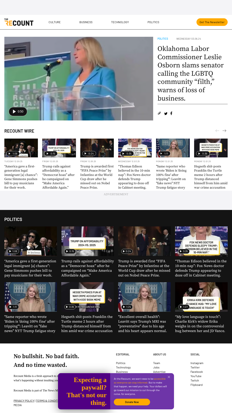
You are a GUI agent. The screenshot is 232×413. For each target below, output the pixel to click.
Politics (153, 22)
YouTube (196, 376)
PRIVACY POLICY (24, 400)
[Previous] (224, 131)
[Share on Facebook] (171, 114)
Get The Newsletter (212, 22)
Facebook (196, 371)
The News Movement (55, 390)
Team (156, 363)
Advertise (159, 371)
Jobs (156, 367)
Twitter (195, 367)
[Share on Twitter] (165, 114)
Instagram (196, 363)
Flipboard (196, 384)
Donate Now (132, 402)
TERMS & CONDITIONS (50, 400)
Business (85, 22)
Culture (55, 22)
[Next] (217, 131)
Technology (120, 22)
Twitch (194, 380)
